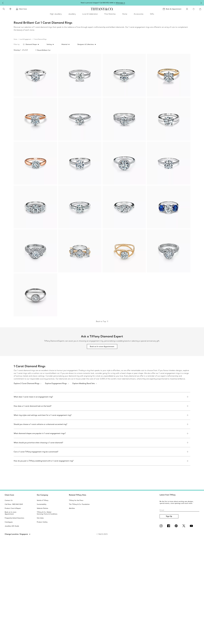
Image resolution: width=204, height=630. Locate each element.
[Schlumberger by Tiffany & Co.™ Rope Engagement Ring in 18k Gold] (124, 250)
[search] (4, 9)
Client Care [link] (23, 9)
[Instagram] (161, 525)
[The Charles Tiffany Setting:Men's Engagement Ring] (35, 294)
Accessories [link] (138, 14)
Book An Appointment (173, 9)
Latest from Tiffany (168, 495)
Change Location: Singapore (16, 534)
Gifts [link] (152, 14)
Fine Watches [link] (110, 14)
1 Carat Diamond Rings (40, 39)
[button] (4, 9)
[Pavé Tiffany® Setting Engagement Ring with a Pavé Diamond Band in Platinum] (80, 119)
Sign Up (169, 516)
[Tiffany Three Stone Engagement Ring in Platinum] (35, 206)
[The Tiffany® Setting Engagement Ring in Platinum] (124, 75)
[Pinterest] (176, 525)
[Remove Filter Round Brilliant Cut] (36, 50)
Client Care (9, 495)
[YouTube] (192, 525)
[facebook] (169, 525)
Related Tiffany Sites (77, 495)
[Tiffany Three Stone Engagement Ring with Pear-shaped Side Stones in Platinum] (124, 206)
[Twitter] (184, 525)
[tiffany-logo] (102, 9)
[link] (10, 9)
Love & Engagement (25, 39)
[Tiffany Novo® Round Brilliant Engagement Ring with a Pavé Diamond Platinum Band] (168, 163)
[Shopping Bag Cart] (200, 9)
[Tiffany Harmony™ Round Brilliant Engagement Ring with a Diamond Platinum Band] (80, 163)
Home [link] (124, 14)
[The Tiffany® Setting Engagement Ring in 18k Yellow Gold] (168, 75)
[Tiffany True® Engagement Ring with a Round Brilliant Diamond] (35, 75)
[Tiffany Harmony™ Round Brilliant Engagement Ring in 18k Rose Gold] (35, 163)
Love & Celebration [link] (90, 14)
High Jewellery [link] (56, 14)
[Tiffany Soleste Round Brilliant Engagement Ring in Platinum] (124, 163)
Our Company (42, 495)
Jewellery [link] (72, 14)
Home (15, 39)
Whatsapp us (120, 3)
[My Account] (187, 9)
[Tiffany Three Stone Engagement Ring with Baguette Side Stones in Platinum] (80, 206)
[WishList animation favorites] (194, 9)
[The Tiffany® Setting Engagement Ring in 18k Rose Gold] (35, 119)
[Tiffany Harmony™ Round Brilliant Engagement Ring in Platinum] (168, 119)
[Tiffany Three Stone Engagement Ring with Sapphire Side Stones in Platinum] (168, 206)
